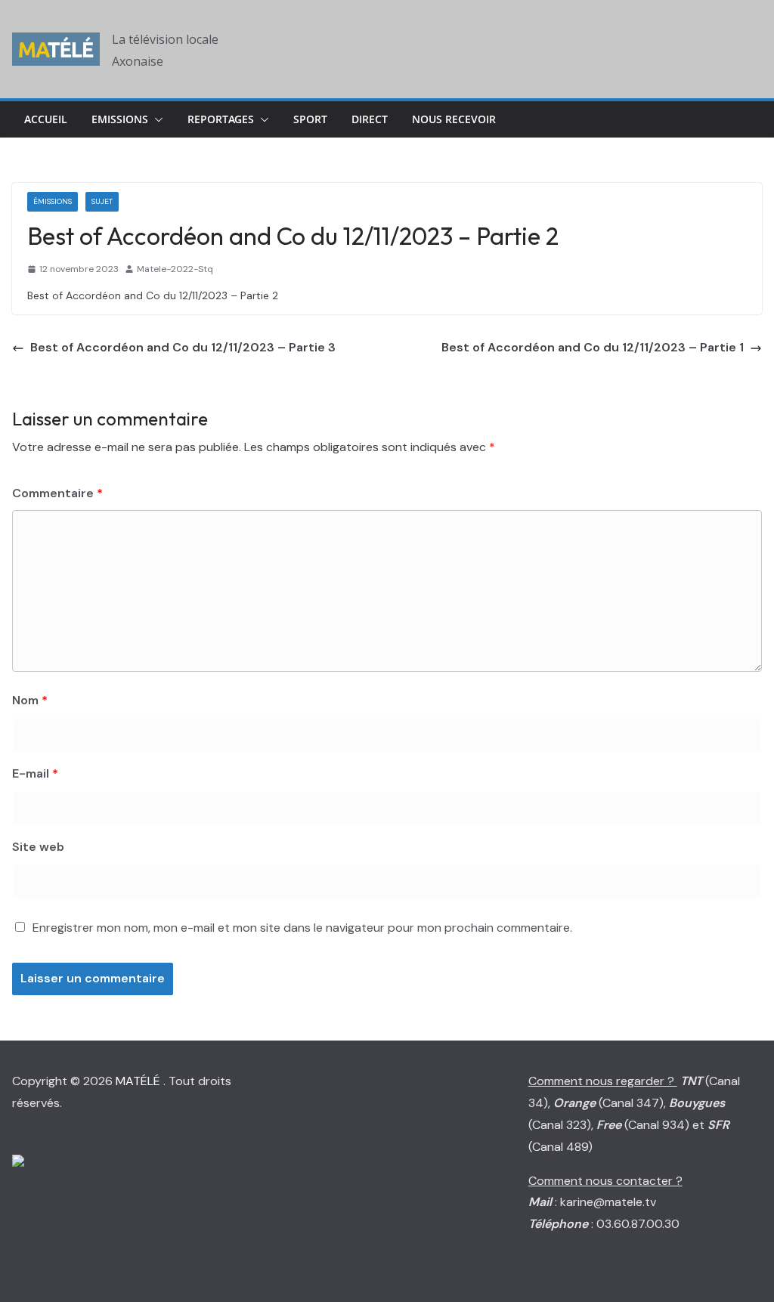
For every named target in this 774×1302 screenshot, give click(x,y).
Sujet (102, 201)
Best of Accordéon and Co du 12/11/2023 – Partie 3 (183, 347)
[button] (155, 119)
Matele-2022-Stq (175, 269)
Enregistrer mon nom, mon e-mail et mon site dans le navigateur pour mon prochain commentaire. (302, 928)
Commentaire (57, 493)
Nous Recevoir (454, 119)
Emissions (119, 119)
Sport (310, 119)
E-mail (35, 773)
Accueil (45, 119)
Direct (369, 119)
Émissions (52, 201)
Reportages (220, 119)
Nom (30, 700)
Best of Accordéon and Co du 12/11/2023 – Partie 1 (592, 347)
